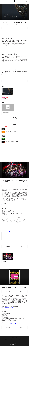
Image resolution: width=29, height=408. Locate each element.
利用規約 (6, 339)
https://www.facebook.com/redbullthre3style (8, 231)
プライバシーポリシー (10, 339)
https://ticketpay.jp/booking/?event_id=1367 (7, 307)
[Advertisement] (14, 153)
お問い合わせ (15, 339)
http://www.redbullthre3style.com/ (6, 204)
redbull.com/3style (4, 225)
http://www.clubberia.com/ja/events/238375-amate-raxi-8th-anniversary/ (10, 323)
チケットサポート (23, 339)
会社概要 (19, 339)
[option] (6, 126)
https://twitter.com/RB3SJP (5, 228)
